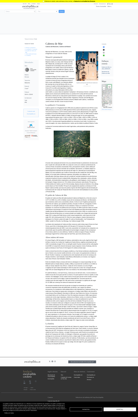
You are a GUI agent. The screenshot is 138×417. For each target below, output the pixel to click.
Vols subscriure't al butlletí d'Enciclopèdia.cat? (82, 361)
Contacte (34, 3)
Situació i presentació (30, 47)
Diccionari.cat (102, 3)
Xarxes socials (33, 389)
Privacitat (25, 389)
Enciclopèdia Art (78, 375)
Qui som (24, 3)
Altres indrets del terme (31, 54)
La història (28, 55)
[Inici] (30, 6)
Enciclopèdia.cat (91, 375)
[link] (31, 112)
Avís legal (25, 387)
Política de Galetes (9, 413)
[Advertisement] (103, 21)
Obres (109, 6)
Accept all (119, 409)
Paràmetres (86, 409)
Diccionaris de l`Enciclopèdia (51, 375)
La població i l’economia (31, 49)
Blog (29, 3)
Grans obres (77, 377)
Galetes (31, 387)
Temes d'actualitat (101, 6)
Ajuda (38, 3)
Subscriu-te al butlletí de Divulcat (84, 1)
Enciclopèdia (51, 378)
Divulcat (96, 3)
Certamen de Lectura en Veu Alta (66, 378)
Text (62, 375)
